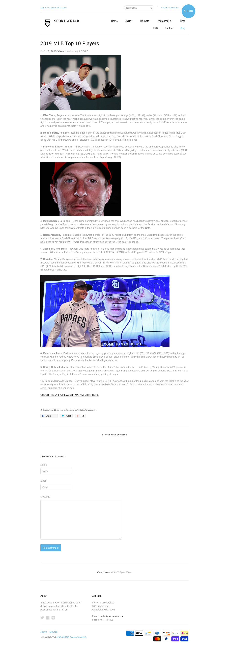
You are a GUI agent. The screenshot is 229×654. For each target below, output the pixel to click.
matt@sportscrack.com (112, 616)
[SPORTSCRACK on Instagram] (53, 618)
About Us (53, 632)
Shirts (128, 21)
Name (43, 464)
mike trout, (68, 410)
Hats (182, 21)
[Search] (152, 8)
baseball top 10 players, (53, 410)
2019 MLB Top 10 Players (69, 43)
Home (114, 21)
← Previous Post (109, 434)
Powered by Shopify (78, 637)
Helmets (145, 21)
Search (43, 632)
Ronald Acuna (91, 410)
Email (43, 480)
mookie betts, (79, 410)
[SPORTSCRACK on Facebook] (48, 618)
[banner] (71, 23)
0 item (164, 7)
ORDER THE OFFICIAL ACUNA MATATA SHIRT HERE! (69, 394)
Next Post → (121, 434)
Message (45, 496)
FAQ (155, 28)
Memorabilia (165, 21)
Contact (169, 28)
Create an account (58, 7)
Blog (183, 28)
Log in (43, 7)
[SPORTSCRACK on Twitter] (42, 618)
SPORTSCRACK (62, 637)
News (106, 572)
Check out (174, 7)
